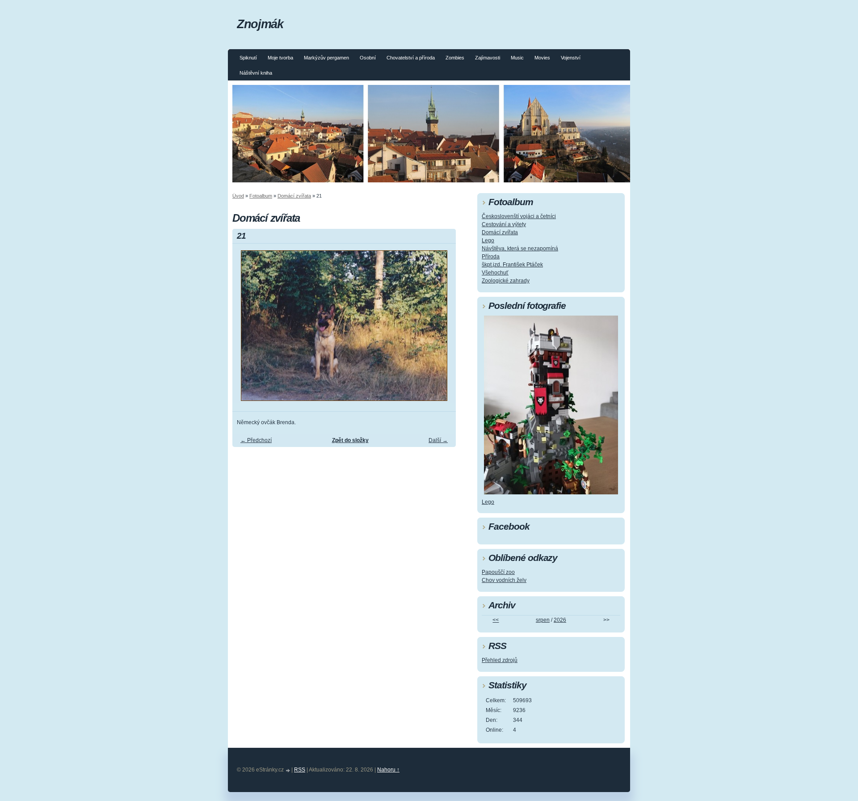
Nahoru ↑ (388, 770)
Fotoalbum (260, 195)
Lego (488, 240)
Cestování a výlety (504, 224)
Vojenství (570, 57)
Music (517, 57)
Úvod (238, 195)
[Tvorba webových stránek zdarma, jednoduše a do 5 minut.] (288, 770)
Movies (542, 57)
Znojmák (260, 24)
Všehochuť (495, 273)
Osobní (368, 57)
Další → (438, 440)
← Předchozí (256, 440)
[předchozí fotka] (247, 329)
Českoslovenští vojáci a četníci (519, 216)
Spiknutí (248, 57)
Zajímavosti (487, 57)
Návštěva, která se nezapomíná (520, 248)
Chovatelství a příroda (411, 57)
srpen (543, 620)
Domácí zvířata (294, 195)
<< (495, 620)
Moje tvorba (280, 57)
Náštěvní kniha (256, 73)
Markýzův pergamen (326, 57)
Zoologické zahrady (506, 281)
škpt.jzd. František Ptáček (512, 264)
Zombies (455, 57)
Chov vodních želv (504, 580)
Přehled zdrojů (499, 660)
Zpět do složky (350, 440)
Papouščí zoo (498, 572)
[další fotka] (441, 329)
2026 (560, 620)
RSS (299, 770)
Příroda (491, 256)
